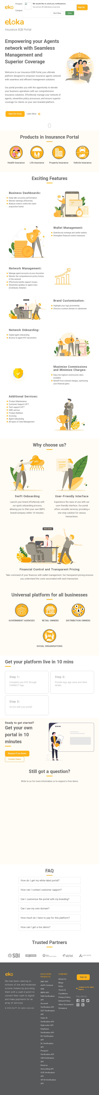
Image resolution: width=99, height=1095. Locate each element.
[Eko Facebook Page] (78, 1000)
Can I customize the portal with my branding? (45, 899)
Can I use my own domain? (35, 908)
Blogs (60, 983)
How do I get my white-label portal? (40, 880)
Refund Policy (64, 1001)
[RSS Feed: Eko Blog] (83, 1004)
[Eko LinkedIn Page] (83, 1000)
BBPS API (45, 992)
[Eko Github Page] (78, 1004)
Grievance (62, 1008)
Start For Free (15, 114)
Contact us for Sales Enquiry (86, 988)
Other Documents (66, 1004)
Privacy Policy (64, 997)
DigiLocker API (47, 1025)
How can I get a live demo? (35, 927)
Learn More (32, 114)
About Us (62, 979)
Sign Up (81, 7)
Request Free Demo (17, 753)
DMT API (44, 982)
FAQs (60, 986)
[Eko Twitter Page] (88, 1000)
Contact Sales (14, 759)
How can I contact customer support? (41, 889)
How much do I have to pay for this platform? (45, 917)
